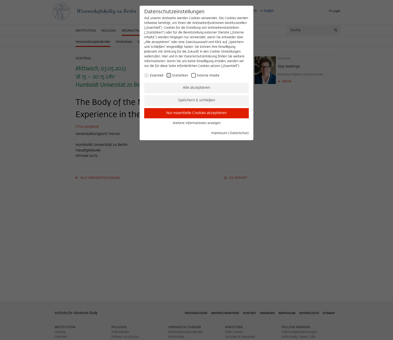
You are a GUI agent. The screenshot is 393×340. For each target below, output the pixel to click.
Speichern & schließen (196, 100)
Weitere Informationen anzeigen (197, 123)
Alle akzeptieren (196, 88)
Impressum (219, 133)
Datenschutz (239, 133)
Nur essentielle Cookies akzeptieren (196, 113)
